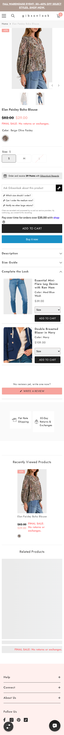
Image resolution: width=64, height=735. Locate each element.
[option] (32, 58)
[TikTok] (26, 720)
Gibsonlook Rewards (49, 175)
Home (5, 23)
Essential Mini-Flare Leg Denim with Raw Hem (46, 284)
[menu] (4, 16)
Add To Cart (47, 318)
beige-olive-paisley (19, 536)
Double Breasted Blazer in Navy (46, 331)
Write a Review (40, 392)
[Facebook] (4, 720)
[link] (32, 642)
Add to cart (32, 228)
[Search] (13, 16)
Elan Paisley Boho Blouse (32, 516)
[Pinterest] (18, 720)
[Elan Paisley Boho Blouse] (32, 491)
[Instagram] (11, 720)
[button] (52, 85)
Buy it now (32, 239)
